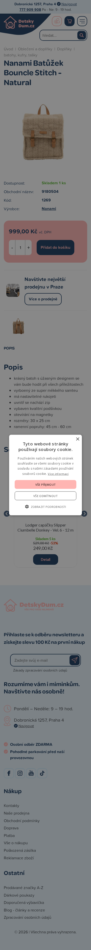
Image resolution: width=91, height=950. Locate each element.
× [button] (77, 439)
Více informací (58, 473)
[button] (45, 506)
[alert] (45, 475)
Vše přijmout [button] (45, 484)
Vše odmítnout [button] (45, 496)
